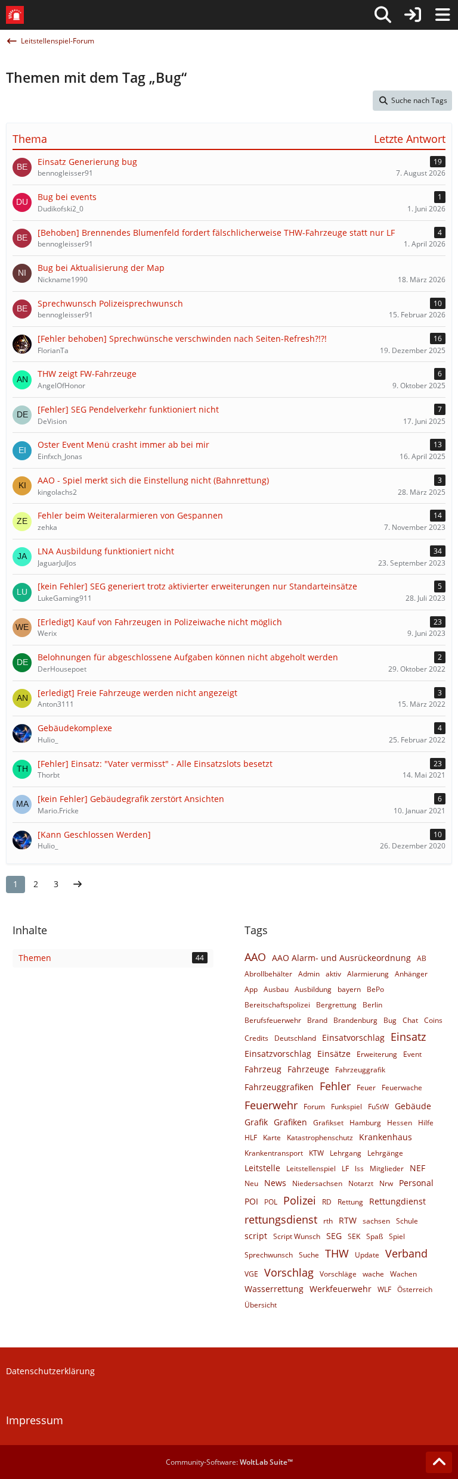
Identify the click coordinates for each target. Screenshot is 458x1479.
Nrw (386, 1183)
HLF (251, 1137)
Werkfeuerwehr (341, 1288)
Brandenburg (355, 1020)
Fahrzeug (263, 1069)
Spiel (397, 1236)
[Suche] (383, 15)
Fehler (335, 1086)
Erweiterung (377, 1054)
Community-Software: (229, 1462)
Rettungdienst (397, 1201)
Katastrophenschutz (320, 1137)
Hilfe (426, 1123)
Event (412, 1054)
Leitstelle (262, 1168)
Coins (433, 1020)
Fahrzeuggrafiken (279, 1087)
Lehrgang (345, 1153)
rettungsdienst (281, 1219)
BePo (375, 989)
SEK (354, 1236)
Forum (314, 1107)
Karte (272, 1137)
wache (373, 1274)
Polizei (299, 1200)
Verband (406, 1253)
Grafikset (328, 1123)
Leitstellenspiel (311, 1168)
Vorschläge (338, 1274)
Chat (410, 1020)
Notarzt (360, 1183)
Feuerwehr (271, 1105)
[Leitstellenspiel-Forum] (15, 15)
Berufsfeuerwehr (273, 1020)
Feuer (366, 1087)
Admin (309, 974)
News (275, 1182)
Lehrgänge (385, 1153)
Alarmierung (368, 974)
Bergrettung (336, 1005)
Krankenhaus (385, 1137)
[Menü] (442, 15)
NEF (417, 1168)
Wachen (403, 1274)
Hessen (399, 1123)
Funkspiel (346, 1107)
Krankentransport (274, 1153)
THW (337, 1253)
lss (359, 1168)
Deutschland (295, 1038)
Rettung (350, 1202)
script (256, 1235)
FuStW (378, 1107)
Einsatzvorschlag (278, 1053)
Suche (309, 1255)
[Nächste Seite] (77, 884)
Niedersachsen (317, 1183)
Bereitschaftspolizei (277, 1005)
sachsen (376, 1221)
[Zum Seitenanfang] (439, 1462)
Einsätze (334, 1053)
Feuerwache (402, 1087)
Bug (390, 1020)
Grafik (256, 1122)
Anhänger (411, 974)
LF (345, 1168)
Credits (256, 1038)
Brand (317, 1020)
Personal (416, 1182)
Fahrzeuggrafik (360, 1070)
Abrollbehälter (268, 974)
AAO (255, 957)
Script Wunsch (296, 1236)
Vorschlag (289, 1272)
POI (251, 1201)
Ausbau (276, 989)
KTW (316, 1153)
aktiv (333, 974)
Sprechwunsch (269, 1255)
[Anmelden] (413, 15)
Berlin (372, 1005)
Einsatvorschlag (353, 1037)
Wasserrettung (274, 1288)
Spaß (374, 1236)
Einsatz (408, 1036)
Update (367, 1255)
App (251, 989)
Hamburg (365, 1123)
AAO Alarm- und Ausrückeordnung (341, 957)
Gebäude (413, 1106)
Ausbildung (313, 989)
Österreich (414, 1289)
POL (270, 1202)
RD (327, 1202)
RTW (348, 1220)
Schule (407, 1221)
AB (421, 958)
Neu (251, 1183)
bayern (349, 989)
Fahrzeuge (308, 1069)
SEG (334, 1235)
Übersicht (261, 1305)
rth (328, 1221)
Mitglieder (387, 1168)
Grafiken (290, 1122)
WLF (384, 1289)
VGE (251, 1274)
